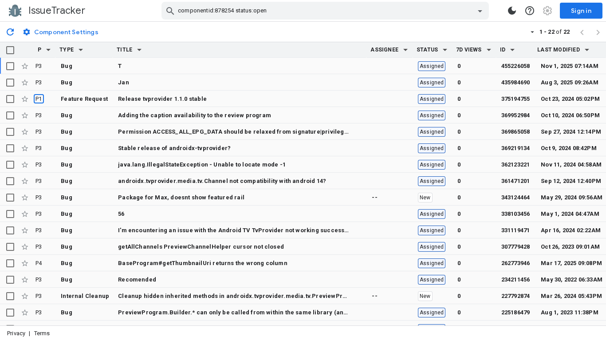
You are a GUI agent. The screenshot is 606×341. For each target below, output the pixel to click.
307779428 (515, 246)
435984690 (515, 82)
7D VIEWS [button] (469, 50)
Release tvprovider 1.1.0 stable (162, 98)
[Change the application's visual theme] (512, 11)
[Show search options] (480, 10)
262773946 (515, 263)
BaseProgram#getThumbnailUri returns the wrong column (202, 263)
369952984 (515, 115)
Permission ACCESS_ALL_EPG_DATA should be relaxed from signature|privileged (234, 131)
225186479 (515, 312)
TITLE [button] (124, 50)
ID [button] (502, 50)
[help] (530, 11)
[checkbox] (10, 50)
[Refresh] (10, 32)
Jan (123, 82)
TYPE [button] (66, 50)
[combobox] (326, 10)
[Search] (170, 10)
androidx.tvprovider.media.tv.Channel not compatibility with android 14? (222, 181)
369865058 (515, 131)
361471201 (515, 181)
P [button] (39, 50)
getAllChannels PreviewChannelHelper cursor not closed (201, 246)
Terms (42, 333)
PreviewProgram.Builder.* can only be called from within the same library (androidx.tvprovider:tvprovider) (273, 312)
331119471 (515, 230)
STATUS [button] (427, 50)
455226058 (515, 66)
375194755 (515, 98)
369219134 (515, 148)
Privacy (16, 333)
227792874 (515, 296)
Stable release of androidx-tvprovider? (174, 148)
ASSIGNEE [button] (384, 50)
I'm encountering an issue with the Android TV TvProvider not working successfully (237, 230)
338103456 (515, 213)
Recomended (137, 279)
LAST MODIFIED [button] (558, 50)
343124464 (515, 197)
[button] (48, 50)
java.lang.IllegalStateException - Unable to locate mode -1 (202, 164)
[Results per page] (532, 31)
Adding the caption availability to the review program (194, 115)
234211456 (515, 279)
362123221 (515, 164)
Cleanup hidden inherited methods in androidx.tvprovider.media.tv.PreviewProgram (240, 296)
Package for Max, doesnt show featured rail (181, 197)
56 (121, 213)
